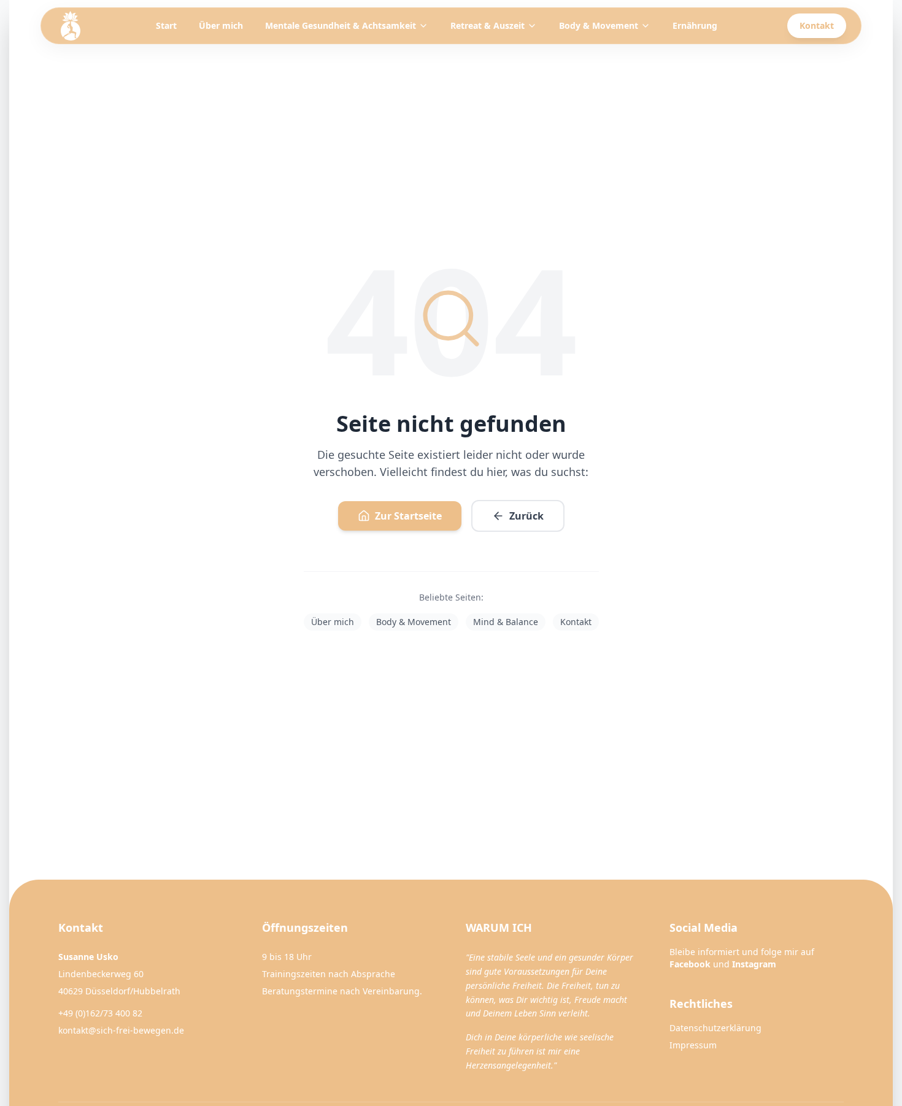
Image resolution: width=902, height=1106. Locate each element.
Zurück (526, 516)
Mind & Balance (505, 622)
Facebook (690, 964)
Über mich (221, 25)
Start (166, 25)
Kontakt (817, 25)
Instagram (754, 964)
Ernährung (695, 25)
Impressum (693, 1045)
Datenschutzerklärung (715, 1028)
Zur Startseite (408, 516)
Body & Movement (598, 25)
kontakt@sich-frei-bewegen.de (121, 1030)
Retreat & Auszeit (487, 25)
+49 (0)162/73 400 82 (100, 1013)
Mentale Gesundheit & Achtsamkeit (340, 25)
